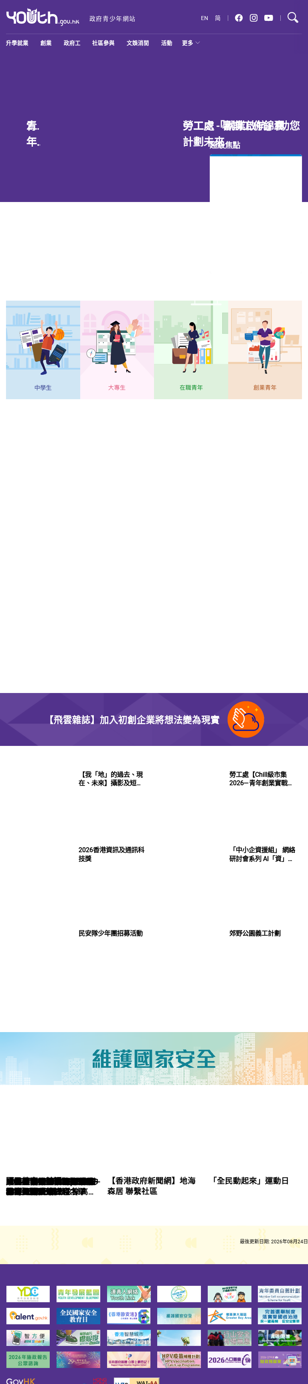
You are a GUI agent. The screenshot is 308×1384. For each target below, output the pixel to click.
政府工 (72, 42)
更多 (187, 42)
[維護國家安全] (154, 1058)
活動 (166, 42)
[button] (239, 18)
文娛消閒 (138, 42)
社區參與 (103, 42)
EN (204, 18)
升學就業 (17, 42)
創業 (46, 42)
